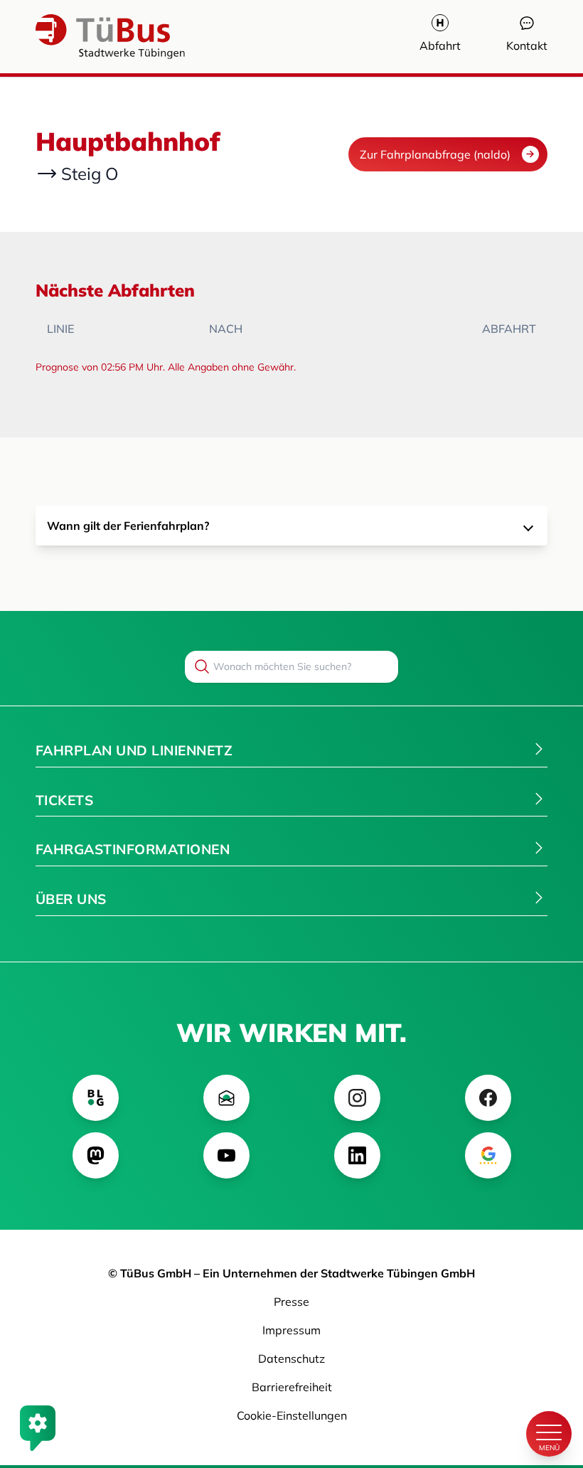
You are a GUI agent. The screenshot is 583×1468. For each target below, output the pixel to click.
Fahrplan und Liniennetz (134, 750)
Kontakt (526, 45)
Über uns (71, 899)
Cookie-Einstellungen (292, 1415)
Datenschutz (291, 1358)
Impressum (291, 1330)
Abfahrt (440, 45)
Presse (291, 1301)
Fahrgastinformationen (133, 849)
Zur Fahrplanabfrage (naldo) (435, 154)
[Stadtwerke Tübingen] (78, 36)
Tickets (64, 800)
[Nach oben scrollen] (549, 1385)
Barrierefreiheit (292, 1387)
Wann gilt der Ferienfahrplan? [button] (128, 525)
